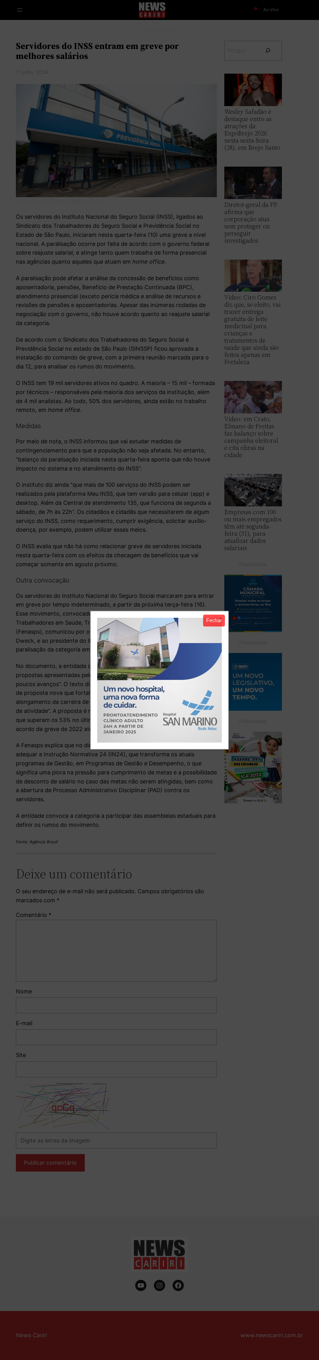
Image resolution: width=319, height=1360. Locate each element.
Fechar (214, 620)
